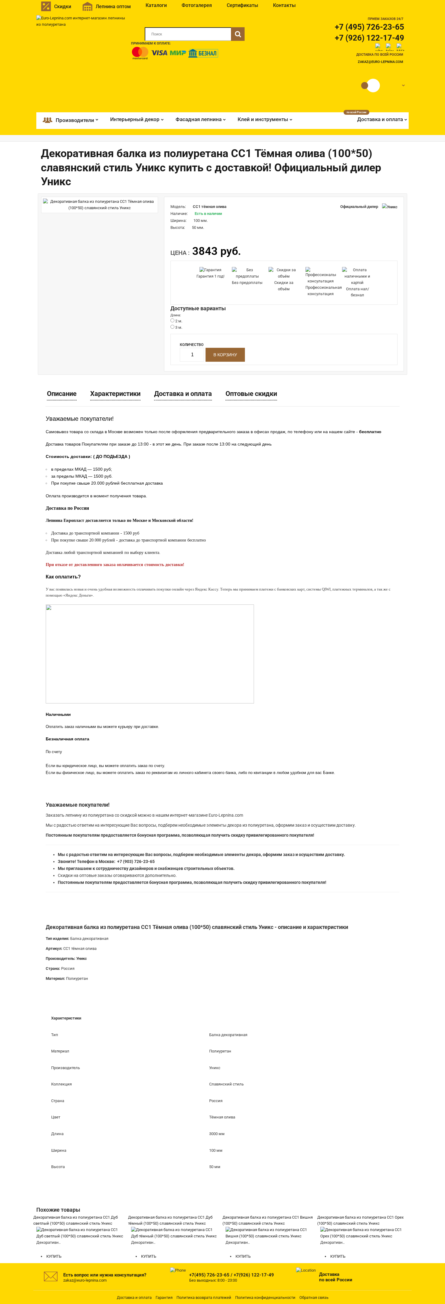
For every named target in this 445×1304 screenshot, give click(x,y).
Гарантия (164, 1297)
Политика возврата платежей (203, 1297)
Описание (62, 393)
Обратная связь (313, 1297)
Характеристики (115, 393)
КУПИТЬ (53, 1256)
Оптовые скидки (251, 393)
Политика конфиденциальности (265, 1297)
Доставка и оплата (183, 393)
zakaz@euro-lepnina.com (380, 62)
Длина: (175, 315)
